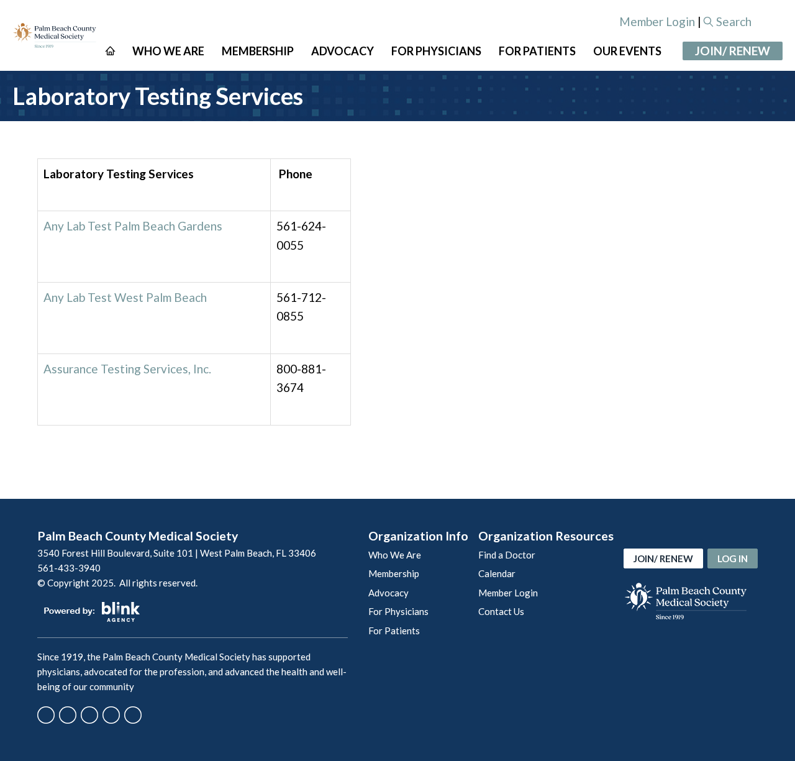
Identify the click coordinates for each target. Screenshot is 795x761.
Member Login (657, 21)
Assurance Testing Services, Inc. (127, 369)
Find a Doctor (506, 554)
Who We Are (394, 554)
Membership (393, 573)
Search (734, 21)
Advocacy (388, 592)
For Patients (394, 630)
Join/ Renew (732, 50)
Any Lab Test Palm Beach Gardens (132, 226)
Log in (732, 558)
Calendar (497, 573)
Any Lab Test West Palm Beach (125, 297)
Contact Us (501, 611)
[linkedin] (133, 715)
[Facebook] (46, 715)
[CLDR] (54, 35)
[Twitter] (67, 715)
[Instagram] (89, 715)
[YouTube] (111, 715)
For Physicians (398, 611)
